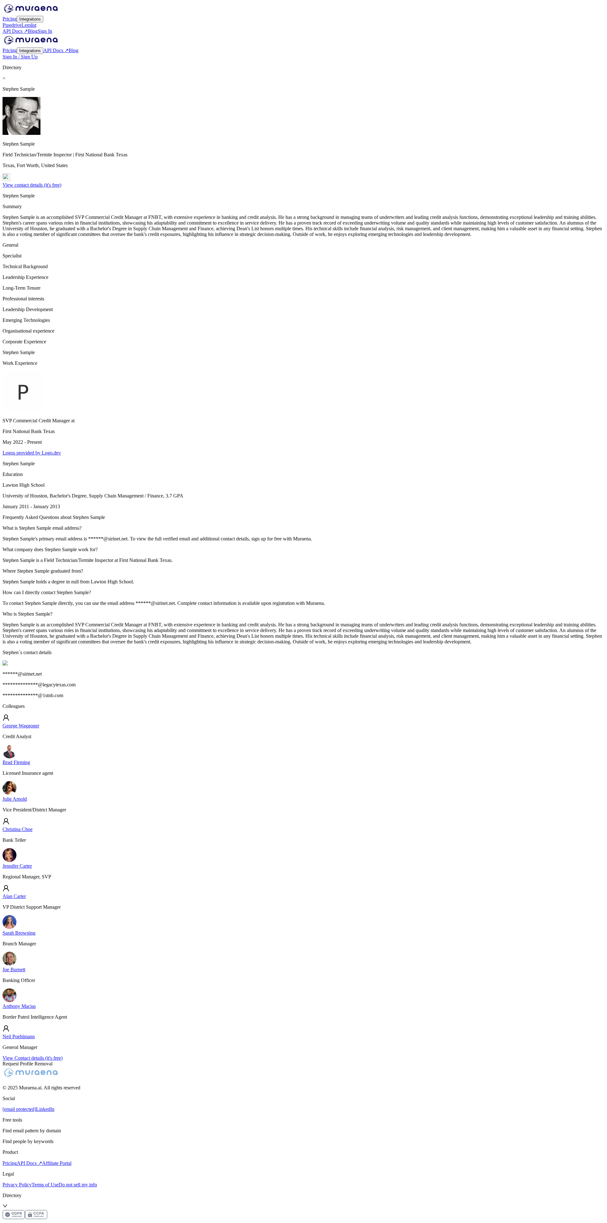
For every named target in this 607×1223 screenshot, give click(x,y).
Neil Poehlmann (19, 1036)
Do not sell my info (77, 1184)
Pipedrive (12, 25)
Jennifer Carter (17, 866)
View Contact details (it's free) (33, 1058)
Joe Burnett (14, 969)
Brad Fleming (16, 762)
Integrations (30, 19)
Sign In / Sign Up (20, 56)
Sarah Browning (19, 933)
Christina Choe (18, 829)
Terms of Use (45, 1184)
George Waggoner (21, 725)
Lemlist (28, 25)
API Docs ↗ (15, 31)
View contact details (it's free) (32, 185)
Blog (33, 31)
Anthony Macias (19, 1006)
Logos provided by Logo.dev (32, 452)
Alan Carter (14, 896)
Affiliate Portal (56, 1163)
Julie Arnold (15, 799)
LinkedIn (45, 1109)
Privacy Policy (17, 1184)
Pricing (10, 18)
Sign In (45, 31)
